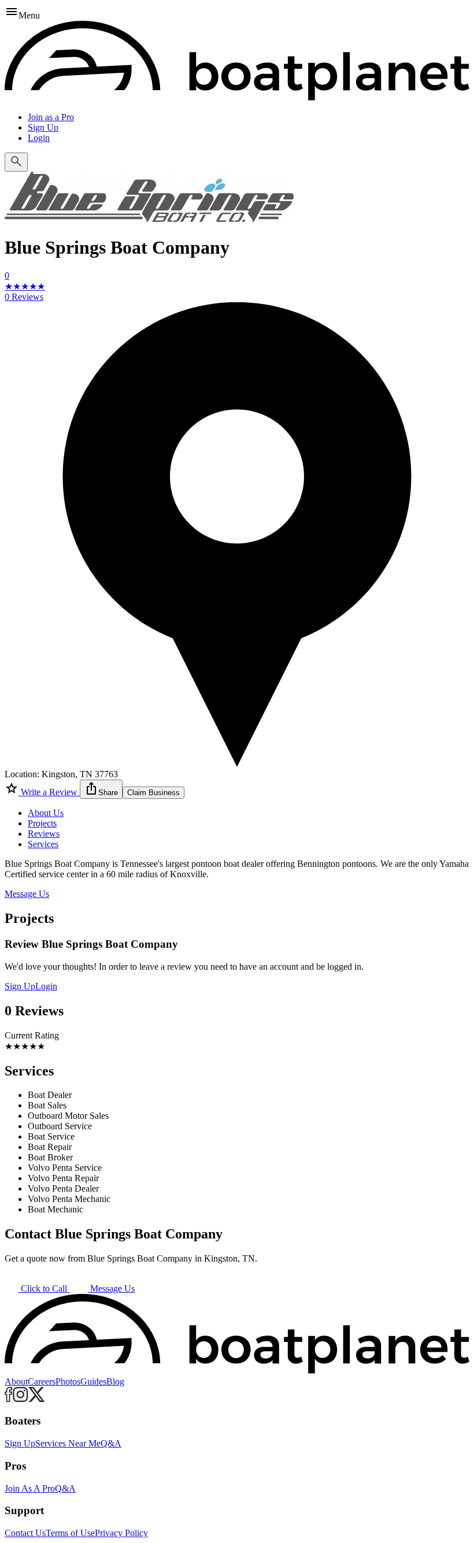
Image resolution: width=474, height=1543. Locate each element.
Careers (41, 1381)
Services (43, 844)
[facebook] (9, 1399)
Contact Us (25, 1533)
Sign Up (43, 127)
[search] (16, 162)
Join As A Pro (30, 1488)
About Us (46, 813)
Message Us (27, 894)
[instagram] (20, 1399)
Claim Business (153, 792)
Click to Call (43, 1288)
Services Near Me (68, 1443)
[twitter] (36, 1399)
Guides (93, 1381)
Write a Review (49, 792)
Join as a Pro (51, 117)
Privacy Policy (121, 1533)
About (16, 1381)
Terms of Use (70, 1533)
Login (39, 138)
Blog (115, 1381)
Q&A (111, 1443)
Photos (67, 1381)
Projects (42, 823)
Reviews (44, 834)
